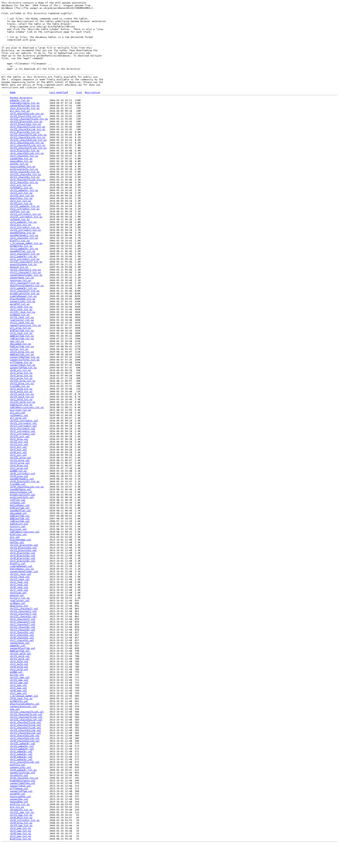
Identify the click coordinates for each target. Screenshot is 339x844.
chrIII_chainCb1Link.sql (26, 719)
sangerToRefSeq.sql (22, 783)
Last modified (58, 92)
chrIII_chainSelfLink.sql (27, 711)
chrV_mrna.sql (19, 439)
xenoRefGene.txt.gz (22, 232)
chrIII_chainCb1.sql (23, 616)
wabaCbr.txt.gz (20, 100)
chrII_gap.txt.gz (21, 815)
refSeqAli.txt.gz (21, 187)
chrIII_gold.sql (20, 653)
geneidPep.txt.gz (21, 161)
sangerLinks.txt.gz (22, 301)
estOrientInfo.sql (22, 497)
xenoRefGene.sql (20, 489)
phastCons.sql (19, 606)
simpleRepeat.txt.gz (23, 296)
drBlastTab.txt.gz (22, 330)
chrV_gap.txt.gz (20, 831)
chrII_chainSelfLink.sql (26, 717)
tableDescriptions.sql (25, 531)
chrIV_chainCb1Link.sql (25, 730)
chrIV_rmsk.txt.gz (22, 317)
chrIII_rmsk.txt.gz (22, 312)
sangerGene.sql (20, 643)
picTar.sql (17, 674)
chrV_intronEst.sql (22, 431)
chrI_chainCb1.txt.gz (24, 182)
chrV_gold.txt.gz (21, 389)
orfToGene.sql (19, 788)
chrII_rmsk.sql (20, 579)
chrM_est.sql (18, 452)
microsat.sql (18, 529)
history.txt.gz (20, 598)
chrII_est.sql (19, 444)
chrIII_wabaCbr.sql (22, 743)
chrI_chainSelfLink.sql (25, 727)
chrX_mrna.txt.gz (21, 373)
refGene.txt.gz (20, 219)
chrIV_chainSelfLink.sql (26, 714)
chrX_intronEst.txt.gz (25, 259)
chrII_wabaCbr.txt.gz (24, 248)
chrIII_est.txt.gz (22, 195)
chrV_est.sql (18, 449)
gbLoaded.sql (18, 513)
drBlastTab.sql (20, 508)
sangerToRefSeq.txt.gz (25, 357)
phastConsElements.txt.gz (27, 285)
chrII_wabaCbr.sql (22, 748)
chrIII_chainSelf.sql (24, 608)
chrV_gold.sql (19, 664)
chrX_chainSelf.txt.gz (25, 291)
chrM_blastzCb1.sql (22, 558)
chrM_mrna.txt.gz (21, 823)
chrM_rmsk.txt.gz (21, 698)
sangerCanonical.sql (23, 706)
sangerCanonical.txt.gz (25, 325)
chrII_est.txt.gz (21, 193)
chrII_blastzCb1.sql (23, 550)
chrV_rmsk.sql (19, 584)
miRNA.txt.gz (18, 471)
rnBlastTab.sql (20, 521)
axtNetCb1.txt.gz (21, 246)
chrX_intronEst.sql (22, 428)
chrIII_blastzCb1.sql (24, 545)
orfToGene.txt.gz (21, 362)
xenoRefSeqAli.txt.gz (24, 235)
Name (13, 92)
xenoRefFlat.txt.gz (22, 251)
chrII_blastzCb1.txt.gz (25, 124)
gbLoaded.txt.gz (20, 344)
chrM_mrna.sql (19, 476)
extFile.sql (17, 764)
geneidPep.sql (19, 801)
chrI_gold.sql (19, 669)
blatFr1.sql (17, 563)
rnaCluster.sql (20, 600)
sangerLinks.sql (20, 767)
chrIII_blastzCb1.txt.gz (26, 121)
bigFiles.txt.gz (20, 838)
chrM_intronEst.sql (22, 473)
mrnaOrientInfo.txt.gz (25, 293)
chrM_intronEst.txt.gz (25, 820)
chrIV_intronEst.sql (23, 423)
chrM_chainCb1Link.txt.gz (27, 486)
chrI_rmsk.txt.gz (21, 309)
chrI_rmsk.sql (19, 590)
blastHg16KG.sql (20, 539)
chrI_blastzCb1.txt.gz (25, 132)
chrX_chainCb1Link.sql (25, 735)
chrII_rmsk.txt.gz (22, 322)
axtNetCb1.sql (19, 701)
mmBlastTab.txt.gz (22, 336)
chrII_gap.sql (19, 682)
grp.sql (15, 537)
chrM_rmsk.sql (19, 587)
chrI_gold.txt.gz (21, 399)
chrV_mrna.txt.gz (21, 375)
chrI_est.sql (18, 455)
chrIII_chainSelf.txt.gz (26, 261)
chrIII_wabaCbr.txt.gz (25, 206)
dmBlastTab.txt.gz (22, 354)
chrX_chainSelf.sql (22, 619)
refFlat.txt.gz (20, 211)
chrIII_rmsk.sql (20, 574)
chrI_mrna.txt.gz (21, 378)
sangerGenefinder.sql (24, 571)
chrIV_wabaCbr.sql (22, 746)
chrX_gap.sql (18, 685)
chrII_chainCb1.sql (22, 629)
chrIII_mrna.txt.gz (22, 381)
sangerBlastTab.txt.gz (25, 105)
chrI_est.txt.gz (20, 185)
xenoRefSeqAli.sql (22, 478)
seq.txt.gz (17, 341)
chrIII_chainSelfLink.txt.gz (29, 119)
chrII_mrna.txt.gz (22, 383)
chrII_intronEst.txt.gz (25, 214)
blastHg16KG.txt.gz (22, 299)
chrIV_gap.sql (19, 680)
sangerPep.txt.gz (21, 158)
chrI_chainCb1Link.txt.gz (27, 142)
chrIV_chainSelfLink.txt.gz (28, 148)
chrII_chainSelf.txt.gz (25, 272)
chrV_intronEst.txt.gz (25, 227)
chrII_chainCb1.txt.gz (25, 177)
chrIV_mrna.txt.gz (22, 351)
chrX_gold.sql (19, 661)
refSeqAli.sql (19, 415)
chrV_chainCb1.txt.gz (24, 156)
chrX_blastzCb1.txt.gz (25, 150)
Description (92, 92)
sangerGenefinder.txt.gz (26, 275)
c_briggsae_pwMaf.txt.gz (26, 243)
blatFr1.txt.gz (20, 240)
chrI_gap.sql (18, 693)
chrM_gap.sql (18, 690)
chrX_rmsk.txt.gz (21, 333)
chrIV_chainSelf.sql (23, 611)
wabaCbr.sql (17, 645)
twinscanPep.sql (20, 796)
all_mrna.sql (18, 418)
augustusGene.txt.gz (23, 264)
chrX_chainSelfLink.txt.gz (27, 179)
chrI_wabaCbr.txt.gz (23, 256)
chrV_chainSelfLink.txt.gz (27, 126)
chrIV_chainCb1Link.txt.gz (27, 129)
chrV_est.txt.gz (20, 201)
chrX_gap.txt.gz (20, 828)
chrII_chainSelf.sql (23, 613)
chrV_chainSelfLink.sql (25, 725)
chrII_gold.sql (20, 658)
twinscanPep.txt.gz (22, 166)
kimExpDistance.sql (22, 780)
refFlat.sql (17, 500)
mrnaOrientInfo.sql (22, 494)
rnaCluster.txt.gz (22, 320)
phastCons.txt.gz (21, 198)
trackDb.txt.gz (20, 386)
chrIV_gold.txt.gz (22, 396)
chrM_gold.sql (19, 666)
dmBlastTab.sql (20, 518)
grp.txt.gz (17, 807)
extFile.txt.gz (20, 804)
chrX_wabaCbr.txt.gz (23, 288)
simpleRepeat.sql (21, 566)
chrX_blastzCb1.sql (22, 553)
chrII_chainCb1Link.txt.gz (27, 137)
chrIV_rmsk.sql (20, 576)
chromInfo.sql (19, 775)
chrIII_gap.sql (20, 677)
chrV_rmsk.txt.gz (21, 306)
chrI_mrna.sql (19, 468)
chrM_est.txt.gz (20, 370)
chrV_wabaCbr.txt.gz (23, 222)
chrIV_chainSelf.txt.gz (25, 269)
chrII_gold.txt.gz (22, 394)
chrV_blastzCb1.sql (22, 555)
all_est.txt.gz (20, 111)
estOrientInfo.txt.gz (24, 169)
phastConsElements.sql (25, 703)
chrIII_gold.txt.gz (22, 402)
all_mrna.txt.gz (20, 328)
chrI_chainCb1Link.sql (25, 762)
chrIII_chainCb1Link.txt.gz (28, 140)
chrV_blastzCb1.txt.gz (25, 108)
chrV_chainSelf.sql (22, 621)
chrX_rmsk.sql (19, 582)
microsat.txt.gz (20, 410)
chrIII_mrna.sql (20, 457)
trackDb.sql (17, 484)
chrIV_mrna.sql (20, 460)
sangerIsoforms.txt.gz (25, 359)
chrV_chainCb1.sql (22, 635)
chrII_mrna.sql (20, 463)
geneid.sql (17, 595)
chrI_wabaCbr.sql (21, 759)
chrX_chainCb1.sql (22, 632)
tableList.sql (19, 523)
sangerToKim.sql (20, 786)
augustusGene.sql (21, 492)
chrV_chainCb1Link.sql (25, 738)
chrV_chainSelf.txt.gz (25, 254)
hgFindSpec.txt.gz (22, 568)
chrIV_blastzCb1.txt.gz (25, 116)
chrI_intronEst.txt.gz (25, 209)
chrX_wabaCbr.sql (21, 751)
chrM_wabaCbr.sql (21, 756)
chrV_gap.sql (18, 688)
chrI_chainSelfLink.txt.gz (27, 145)
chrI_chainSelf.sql (22, 624)
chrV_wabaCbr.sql (21, 754)
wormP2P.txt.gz (20, 304)
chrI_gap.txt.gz (20, 836)
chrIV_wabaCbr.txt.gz (24, 190)
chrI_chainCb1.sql (22, 640)
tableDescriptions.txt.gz (27, 407)
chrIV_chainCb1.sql (22, 627)
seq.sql (15, 709)
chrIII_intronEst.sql (24, 420)
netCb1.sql (17, 542)
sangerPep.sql (19, 799)
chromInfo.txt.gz (21, 809)
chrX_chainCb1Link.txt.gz (27, 153)
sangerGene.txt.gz (22, 277)
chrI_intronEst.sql (22, 433)
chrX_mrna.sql (19, 465)
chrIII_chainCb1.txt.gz (25, 174)
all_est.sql (17, 412)
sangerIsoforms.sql (22, 772)
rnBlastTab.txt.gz (22, 338)
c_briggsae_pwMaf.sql (24, 696)
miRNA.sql (16, 672)
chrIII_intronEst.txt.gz (26, 216)
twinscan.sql (18, 592)
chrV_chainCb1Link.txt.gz (27, 113)
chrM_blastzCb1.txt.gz (25, 481)
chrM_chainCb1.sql (22, 637)
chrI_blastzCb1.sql (22, 561)
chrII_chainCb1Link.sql (25, 733)
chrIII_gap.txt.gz (22, 812)
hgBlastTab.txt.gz (22, 346)
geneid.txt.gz (19, 267)
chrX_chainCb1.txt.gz (24, 238)
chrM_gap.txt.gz (20, 833)
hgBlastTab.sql (20, 516)
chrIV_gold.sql (20, 656)
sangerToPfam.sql (21, 791)
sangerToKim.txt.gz (22, 365)
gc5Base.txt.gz (20, 314)
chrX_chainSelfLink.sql (25, 722)
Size (79, 92)
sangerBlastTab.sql (22, 648)
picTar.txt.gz (19, 349)
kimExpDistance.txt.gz (25, 103)
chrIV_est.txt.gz (21, 203)
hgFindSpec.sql (20, 505)
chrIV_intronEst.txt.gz (25, 230)
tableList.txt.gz (21, 404)
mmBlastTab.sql (20, 651)
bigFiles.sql (18, 534)
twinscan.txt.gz (20, 280)
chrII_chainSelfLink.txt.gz (28, 134)
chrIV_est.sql (19, 441)
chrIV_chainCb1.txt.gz (25, 171)
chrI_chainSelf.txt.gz (25, 283)
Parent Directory (21, 97)
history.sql (17, 526)
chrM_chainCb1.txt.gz (24, 778)
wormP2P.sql (17, 793)
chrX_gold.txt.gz (21, 391)
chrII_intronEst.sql (23, 426)
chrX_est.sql (18, 447)
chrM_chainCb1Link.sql (25, 741)
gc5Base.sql (17, 603)
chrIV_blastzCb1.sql (23, 547)
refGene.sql (17, 502)
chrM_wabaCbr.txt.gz (23, 770)
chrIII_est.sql (20, 436)
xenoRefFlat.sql (20, 510)
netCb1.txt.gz (19, 164)
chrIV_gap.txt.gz (21, 825)
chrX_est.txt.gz (20, 224)
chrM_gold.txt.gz (21, 817)
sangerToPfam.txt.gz (23, 367)
